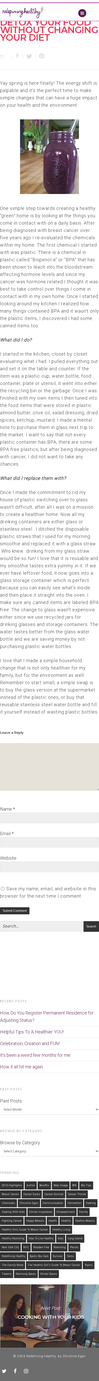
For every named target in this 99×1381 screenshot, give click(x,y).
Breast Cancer (10, 1194)
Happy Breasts (35, 1220)
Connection (74, 1203)
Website (8, 858)
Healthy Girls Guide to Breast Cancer (25, 1229)
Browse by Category (20, 1142)
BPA (74, 1185)
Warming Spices (26, 1274)
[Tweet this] (29, 56)
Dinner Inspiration (40, 1212)
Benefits (44, 1185)
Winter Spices (48, 1274)
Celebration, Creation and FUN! (30, 1043)
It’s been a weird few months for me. (35, 1055)
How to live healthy (41, 1238)
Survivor (57, 1256)
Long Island (75, 1238)
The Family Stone (12, 1265)
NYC (26, 1247)
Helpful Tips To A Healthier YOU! (32, 1031)
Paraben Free (41, 1247)
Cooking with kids (13, 1212)
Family (83, 1212)
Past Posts (11, 1101)
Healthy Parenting (13, 1238)
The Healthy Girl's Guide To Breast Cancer (54, 1265)
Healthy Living (61, 1229)
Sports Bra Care (39, 1256)
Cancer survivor (53, 1194)
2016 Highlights (12, 1185)
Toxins (89, 1265)
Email (7, 833)
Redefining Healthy (13, 1256)
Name (7, 809)
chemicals (8, 1203)
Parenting (60, 1247)
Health (52, 1220)
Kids (60, 1238)
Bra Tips (86, 1185)
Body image (61, 1185)
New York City (10, 1247)
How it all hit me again (21, 1066)
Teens (70, 1256)
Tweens (6, 1274)
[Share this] (17, 56)
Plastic (74, 1247)
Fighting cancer (12, 1220)
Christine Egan (29, 1203)
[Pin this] (40, 56)
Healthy (66, 1220)
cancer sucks (31, 1194)
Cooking (91, 1203)
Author (30, 1185)
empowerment (66, 1212)
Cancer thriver (77, 1194)
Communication (53, 1203)
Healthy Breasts (85, 1220)
